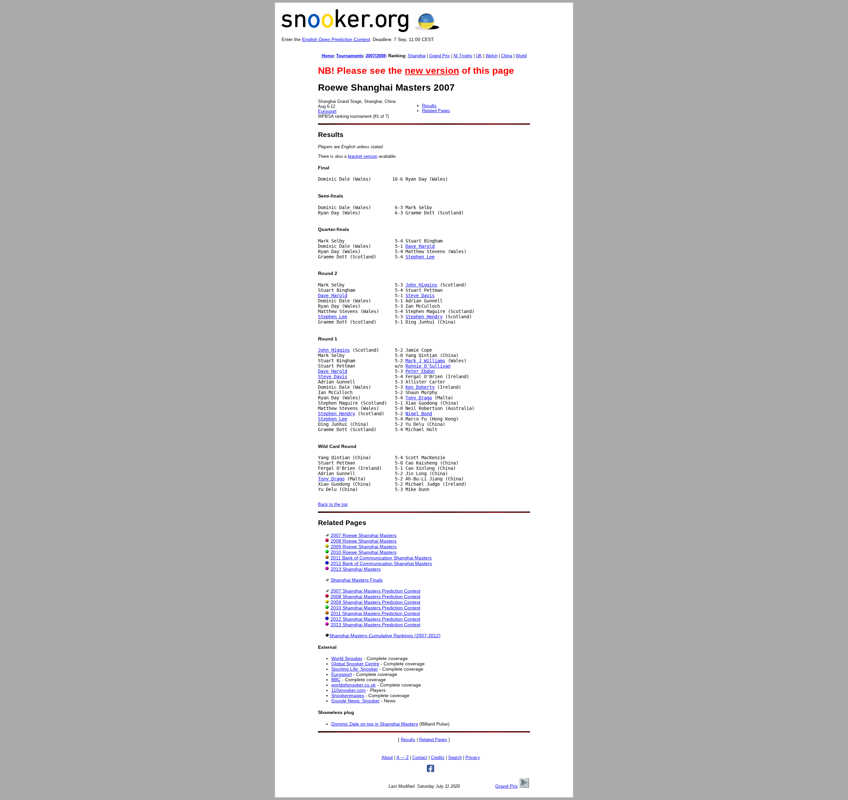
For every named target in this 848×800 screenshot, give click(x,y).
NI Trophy (462, 55)
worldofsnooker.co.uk (353, 685)
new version (432, 71)
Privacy (472, 757)
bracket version (362, 156)
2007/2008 (376, 55)
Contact (419, 757)
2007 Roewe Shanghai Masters (364, 535)
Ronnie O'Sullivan (427, 366)
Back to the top (332, 504)
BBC (336, 679)
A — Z (403, 757)
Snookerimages (347, 695)
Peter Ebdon (420, 371)
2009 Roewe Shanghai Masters (364, 546)
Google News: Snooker (355, 700)
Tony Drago (418, 397)
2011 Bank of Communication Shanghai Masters (381, 557)
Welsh (492, 55)
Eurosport (327, 111)
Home (328, 55)
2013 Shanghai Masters (356, 569)
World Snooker (346, 658)
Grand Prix (439, 55)
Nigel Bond (418, 413)
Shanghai (417, 55)
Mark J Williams (425, 360)
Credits (438, 757)
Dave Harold (420, 246)
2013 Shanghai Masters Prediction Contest (375, 624)
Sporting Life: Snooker (354, 669)
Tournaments (349, 55)
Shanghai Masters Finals (357, 580)
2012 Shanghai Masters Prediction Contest (375, 619)
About (387, 757)
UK (479, 55)
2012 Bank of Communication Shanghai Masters (381, 563)
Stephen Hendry (424, 316)
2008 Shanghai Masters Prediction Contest (375, 596)
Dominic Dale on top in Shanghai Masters (374, 724)
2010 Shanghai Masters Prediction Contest (375, 607)
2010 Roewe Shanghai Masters (364, 552)
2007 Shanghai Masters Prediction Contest (375, 591)
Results (429, 105)
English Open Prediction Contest (336, 39)
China (506, 55)
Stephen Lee (420, 256)
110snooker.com (348, 690)
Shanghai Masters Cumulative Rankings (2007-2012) (385, 635)
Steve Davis (420, 295)
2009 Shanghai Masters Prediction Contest (375, 602)
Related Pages (436, 110)
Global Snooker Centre (355, 663)
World (521, 55)
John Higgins (421, 285)
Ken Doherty (420, 387)
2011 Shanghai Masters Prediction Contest (375, 613)
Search (455, 757)
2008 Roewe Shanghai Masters (364, 541)
